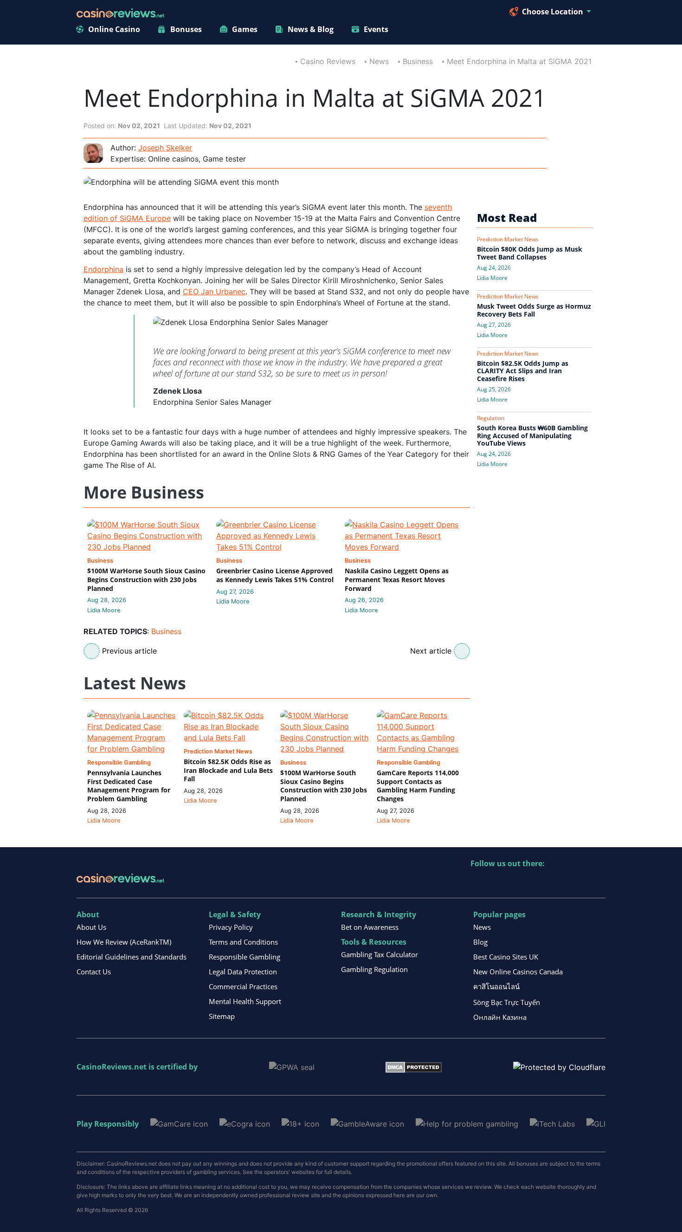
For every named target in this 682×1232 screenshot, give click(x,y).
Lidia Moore (103, 610)
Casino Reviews (327, 61)
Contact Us (94, 971)
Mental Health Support (245, 1001)
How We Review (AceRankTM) (124, 942)
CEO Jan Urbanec (214, 291)
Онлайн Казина (500, 1017)
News (379, 61)
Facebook (558, 882)
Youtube (538, 882)
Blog (480, 942)
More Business (144, 493)
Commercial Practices (243, 986)
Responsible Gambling (244, 956)
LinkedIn (498, 882)
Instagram (577, 882)
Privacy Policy (231, 927)
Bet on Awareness (370, 927)
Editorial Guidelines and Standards (132, 956)
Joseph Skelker (165, 147)
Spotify (597, 882)
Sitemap (222, 1016)
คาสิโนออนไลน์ (496, 986)
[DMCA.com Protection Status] (414, 1066)
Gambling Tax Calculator (379, 954)
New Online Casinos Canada (518, 971)
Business (418, 61)
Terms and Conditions (243, 942)
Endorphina (103, 269)
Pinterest (518, 882)
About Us (91, 927)
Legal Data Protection (243, 971)
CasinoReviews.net (112, 1067)
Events (376, 29)
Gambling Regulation (374, 969)
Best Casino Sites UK (505, 956)
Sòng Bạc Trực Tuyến (506, 1002)
